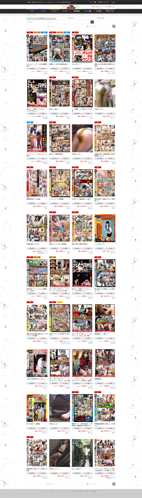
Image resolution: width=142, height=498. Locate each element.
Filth (69, 118)
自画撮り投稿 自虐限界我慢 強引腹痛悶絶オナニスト (105, 138)
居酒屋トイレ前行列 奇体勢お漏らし (59, 48)
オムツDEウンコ (82, 48)
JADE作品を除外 (100, 18)
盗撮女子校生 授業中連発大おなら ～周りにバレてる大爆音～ (37, 318)
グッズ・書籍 (87, 11)
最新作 (44, 32)
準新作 (37, 257)
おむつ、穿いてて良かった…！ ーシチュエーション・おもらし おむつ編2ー (59, 363)
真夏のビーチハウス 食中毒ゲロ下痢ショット (59, 318)
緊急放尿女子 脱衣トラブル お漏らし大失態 (37, 453)
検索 (114, 2)
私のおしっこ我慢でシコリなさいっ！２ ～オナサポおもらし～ (82, 273)
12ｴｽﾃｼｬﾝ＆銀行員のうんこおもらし (37, 363)
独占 (30, 32)
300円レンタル (110, 11)
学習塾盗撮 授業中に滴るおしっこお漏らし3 (105, 408)
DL (37, 32)
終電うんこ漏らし (59, 93)
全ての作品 (41, 18)
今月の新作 (99, 11)
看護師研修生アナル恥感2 (37, 183)
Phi (92, 118)
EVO (46, 73)
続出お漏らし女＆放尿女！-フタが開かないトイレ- (105, 273)
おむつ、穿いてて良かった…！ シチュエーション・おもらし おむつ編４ (82, 318)
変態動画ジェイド (43, 253)
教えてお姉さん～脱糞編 (37, 408)
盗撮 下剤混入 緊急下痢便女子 (82, 228)
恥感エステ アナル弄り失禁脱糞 (59, 228)
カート (92, 2)
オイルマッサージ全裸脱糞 (59, 183)
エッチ (43, 11)
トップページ (29, 14)
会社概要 (72, 491)
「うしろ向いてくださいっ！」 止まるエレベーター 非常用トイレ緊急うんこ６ (82, 363)
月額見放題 (77, 11)
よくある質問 (96, 6)
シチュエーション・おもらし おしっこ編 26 (37, 138)
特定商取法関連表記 (79, 491)
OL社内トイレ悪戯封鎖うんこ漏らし (82, 183)
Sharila (91, 208)
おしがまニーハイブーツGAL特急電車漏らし (37, 48)
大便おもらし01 (59, 408)
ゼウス (113, 118)
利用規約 (86, 491)
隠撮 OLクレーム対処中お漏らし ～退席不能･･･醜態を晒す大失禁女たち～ (82, 408)
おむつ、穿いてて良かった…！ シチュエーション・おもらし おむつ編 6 (59, 273)
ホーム (46, 491)
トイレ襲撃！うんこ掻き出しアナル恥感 (82, 93)
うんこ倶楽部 (112, 73)
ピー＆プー (54, 11)
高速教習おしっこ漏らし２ (105, 318)
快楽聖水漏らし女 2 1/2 (37, 228)
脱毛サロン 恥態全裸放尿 (59, 138)
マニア (32, 11)
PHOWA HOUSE (66, 343)
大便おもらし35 (82, 138)
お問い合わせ (112, 6)
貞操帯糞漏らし (105, 363)
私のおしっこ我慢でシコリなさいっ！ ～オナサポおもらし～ (37, 93)
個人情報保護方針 (93, 491)
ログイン (107, 2)
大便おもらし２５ (59, 453)
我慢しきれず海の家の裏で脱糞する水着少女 (105, 48)
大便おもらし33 (105, 93)
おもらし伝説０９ (82, 453)
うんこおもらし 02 (105, 228)
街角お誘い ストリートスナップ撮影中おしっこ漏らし (37, 273)
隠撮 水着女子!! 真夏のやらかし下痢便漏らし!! (105, 183)
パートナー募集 (104, 6)
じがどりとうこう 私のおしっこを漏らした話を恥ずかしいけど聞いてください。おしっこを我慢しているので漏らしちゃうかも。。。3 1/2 (105, 453)
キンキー (65, 11)
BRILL (91, 73)
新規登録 (101, 2)
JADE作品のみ (71, 18)
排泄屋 (45, 118)
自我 (114, 163)
